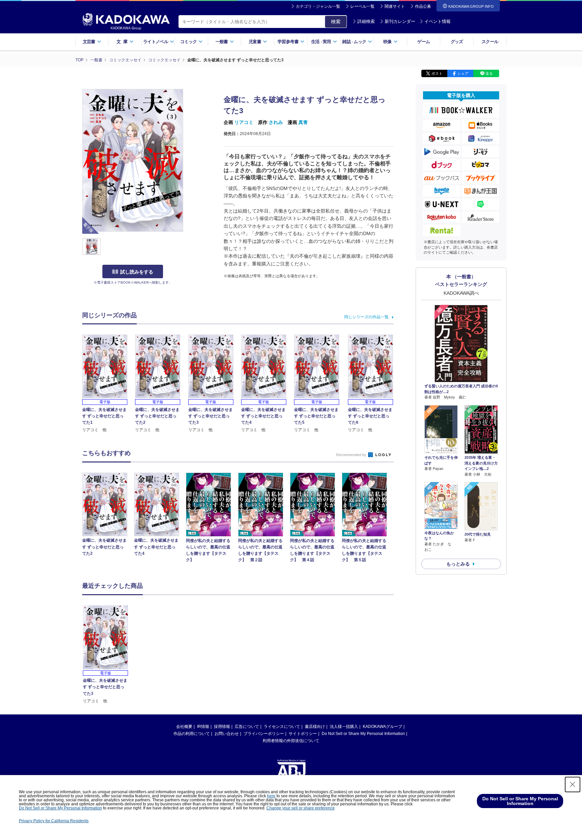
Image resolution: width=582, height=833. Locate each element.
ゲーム (423, 41)
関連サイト (395, 6)
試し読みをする (136, 272)
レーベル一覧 (362, 6)
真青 (303, 122)
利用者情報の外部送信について (291, 740)
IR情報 (203, 726)
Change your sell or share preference (300, 808)
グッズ (457, 41)
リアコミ (243, 122)
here (271, 796)
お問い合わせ (227, 733)
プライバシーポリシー (264, 733)
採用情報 (222, 726)
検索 (336, 21)
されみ (276, 122)
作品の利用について (191, 733)
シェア (462, 73)
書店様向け (315, 726)
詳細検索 (366, 21)
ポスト (437, 73)
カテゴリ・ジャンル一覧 (318, 6)
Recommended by (351, 455)
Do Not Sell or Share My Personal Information (363, 734)
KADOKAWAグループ (382, 726)
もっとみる (458, 564)
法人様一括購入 (344, 726)
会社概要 (184, 726)
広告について (247, 726)
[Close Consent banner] (572, 784)
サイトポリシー (303, 733)
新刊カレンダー (400, 21)
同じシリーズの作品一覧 (366, 317)
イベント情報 (437, 21)
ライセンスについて (282, 726)
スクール (490, 41)
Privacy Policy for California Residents (54, 821)
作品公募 (423, 6)
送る (489, 73)
